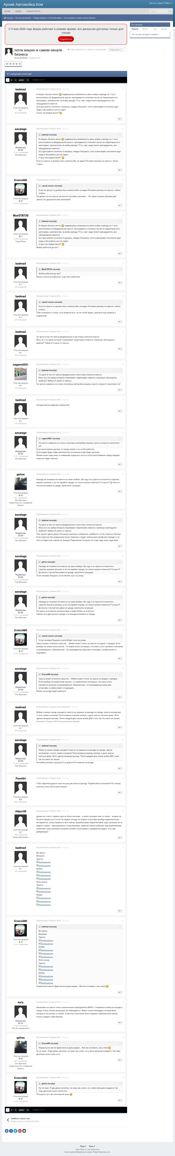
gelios (21, 474)
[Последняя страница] (28, 80)
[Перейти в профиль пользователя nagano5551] (20, 374)
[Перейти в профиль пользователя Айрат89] (20, 820)
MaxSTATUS (20, 215)
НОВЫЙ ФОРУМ (33, 11)
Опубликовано (48, 89)
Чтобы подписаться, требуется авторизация (88, 49)
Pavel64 (21, 778)
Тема (91, 1146)
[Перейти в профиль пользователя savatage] (20, 138)
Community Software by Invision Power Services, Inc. (87, 1152)
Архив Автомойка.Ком (23, 4)
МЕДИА (18, 11)
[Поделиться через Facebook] (11, 1131)
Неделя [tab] (135, 29)
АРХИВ (7, 11)
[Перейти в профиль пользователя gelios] (20, 484)
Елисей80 (20, 180)
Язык (82, 1146)
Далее (21, 80)
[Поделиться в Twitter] (15, 1131)
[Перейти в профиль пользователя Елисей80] (20, 189)
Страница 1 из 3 (38, 80)
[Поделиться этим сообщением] (123, 89)
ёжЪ (21, 1002)
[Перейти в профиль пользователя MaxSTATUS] (20, 225)
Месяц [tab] (145, 29)
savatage (21, 129)
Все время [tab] (165, 29)
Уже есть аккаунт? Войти (160, 3)
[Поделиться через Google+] (20, 1131)
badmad (23, 57)
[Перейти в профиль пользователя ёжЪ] (20, 1012)
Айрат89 (20, 811)
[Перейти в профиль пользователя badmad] (8, 51)
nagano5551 (20, 364)
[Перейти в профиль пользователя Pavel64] (20, 788)
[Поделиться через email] (24, 1131)
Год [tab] (155, 29)
